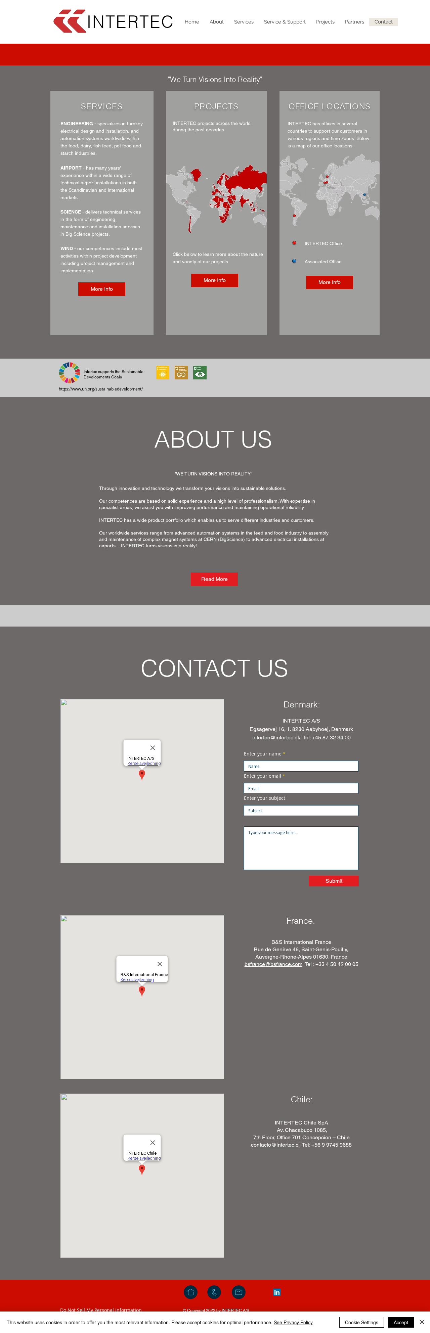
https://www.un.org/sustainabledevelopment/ (101, 389)
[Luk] (422, 1322)
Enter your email (262, 776)
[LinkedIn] (277, 1292)
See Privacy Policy (293, 1322)
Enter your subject (264, 798)
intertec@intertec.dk (276, 737)
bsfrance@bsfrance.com (273, 964)
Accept (401, 1322)
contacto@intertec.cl (275, 1145)
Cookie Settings (361, 1322)
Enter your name (263, 753)
